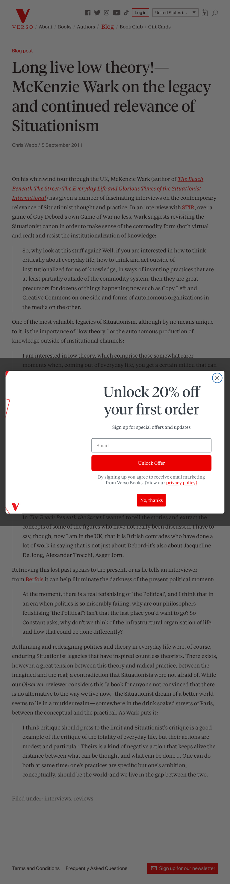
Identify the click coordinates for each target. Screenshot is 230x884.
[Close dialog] (217, 378)
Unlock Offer (151, 463)
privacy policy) (181, 482)
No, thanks (151, 500)
